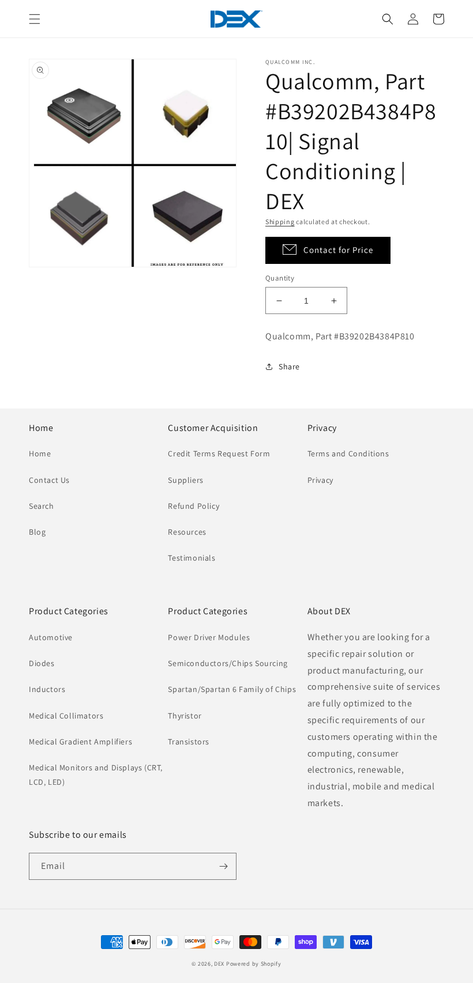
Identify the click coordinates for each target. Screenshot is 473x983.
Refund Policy (193, 506)
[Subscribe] (223, 866)
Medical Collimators (66, 715)
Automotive (51, 637)
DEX (219, 963)
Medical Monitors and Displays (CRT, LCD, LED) (96, 774)
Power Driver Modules (209, 637)
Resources (187, 532)
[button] (34, 19)
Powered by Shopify (253, 963)
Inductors (47, 689)
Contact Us (49, 480)
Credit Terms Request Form (219, 453)
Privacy (320, 480)
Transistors (188, 741)
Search (41, 506)
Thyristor (184, 715)
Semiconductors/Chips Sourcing (227, 663)
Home (40, 453)
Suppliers (185, 480)
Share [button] (289, 366)
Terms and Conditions (348, 453)
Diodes (42, 663)
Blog (37, 532)
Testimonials (191, 558)
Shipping (280, 221)
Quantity (279, 278)
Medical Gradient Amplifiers (80, 741)
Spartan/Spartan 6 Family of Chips (232, 689)
